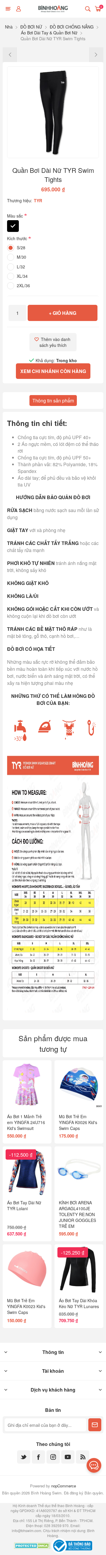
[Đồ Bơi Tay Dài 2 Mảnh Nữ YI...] (10, 54)
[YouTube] (67, 1457)
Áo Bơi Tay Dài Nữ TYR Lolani (24, 1205)
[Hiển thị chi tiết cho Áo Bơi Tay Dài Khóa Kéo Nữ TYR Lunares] (78, 1268)
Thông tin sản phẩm (53, 400)
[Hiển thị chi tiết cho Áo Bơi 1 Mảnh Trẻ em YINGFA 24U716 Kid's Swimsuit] (27, 1084)
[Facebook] (38, 1457)
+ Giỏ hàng (62, 313)
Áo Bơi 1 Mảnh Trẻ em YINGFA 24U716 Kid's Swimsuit (26, 1122)
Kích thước (17, 239)
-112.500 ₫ (21, 1154)
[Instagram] (53, 1457)
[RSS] (82, 1457)
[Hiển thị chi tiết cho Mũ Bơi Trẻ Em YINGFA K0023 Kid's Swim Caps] (27, 1268)
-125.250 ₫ (73, 1252)
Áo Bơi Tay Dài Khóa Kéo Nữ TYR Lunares (79, 1303)
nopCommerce (63, 1486)
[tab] (53, 400)
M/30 (21, 257)
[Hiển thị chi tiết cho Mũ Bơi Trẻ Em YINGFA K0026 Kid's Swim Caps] (78, 1084)
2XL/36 (23, 285)
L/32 (21, 267)
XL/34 (22, 276)
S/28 (21, 247)
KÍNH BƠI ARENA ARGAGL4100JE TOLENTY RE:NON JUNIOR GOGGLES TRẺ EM (77, 1214)
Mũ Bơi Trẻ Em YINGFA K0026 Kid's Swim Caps (78, 1122)
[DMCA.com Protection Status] (32, 1546)
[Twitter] (23, 1457)
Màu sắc (15, 216)
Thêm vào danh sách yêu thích (55, 342)
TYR (38, 200)
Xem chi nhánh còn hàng (53, 371)
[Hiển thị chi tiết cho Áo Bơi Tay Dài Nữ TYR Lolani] (27, 1170)
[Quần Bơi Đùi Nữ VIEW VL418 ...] (95, 54)
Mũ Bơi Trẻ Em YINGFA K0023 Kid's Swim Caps (26, 1306)
